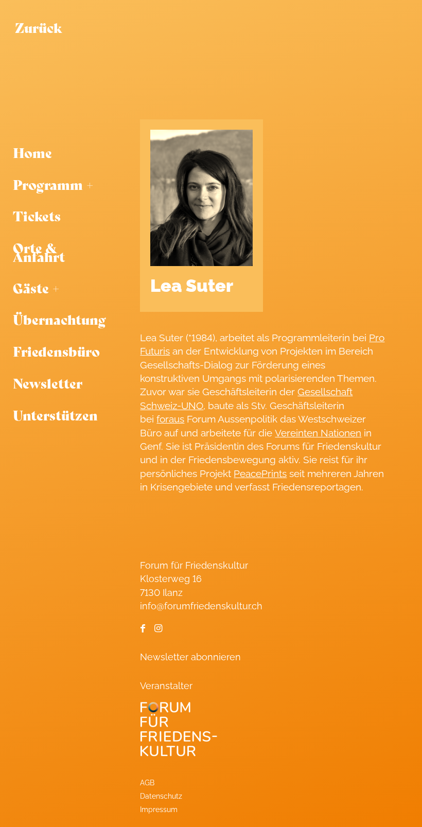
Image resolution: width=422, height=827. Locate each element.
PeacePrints (260, 473)
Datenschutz (161, 795)
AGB (147, 782)
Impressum (159, 809)
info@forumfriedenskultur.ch (201, 606)
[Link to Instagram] (158, 628)
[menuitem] (62, 153)
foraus (170, 419)
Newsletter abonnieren (190, 657)
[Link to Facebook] (142, 628)
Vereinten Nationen (318, 432)
